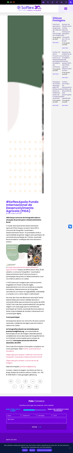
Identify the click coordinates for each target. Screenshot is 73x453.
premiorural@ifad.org (28, 367)
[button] (65, 8)
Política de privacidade (44, 450)
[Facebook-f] (57, 2)
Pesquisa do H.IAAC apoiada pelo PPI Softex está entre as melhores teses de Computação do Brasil (58, 90)
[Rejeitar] (70, 448)
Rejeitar (32, 450)
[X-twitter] (48, 2)
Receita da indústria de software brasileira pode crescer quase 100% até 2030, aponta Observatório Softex (67, 61)
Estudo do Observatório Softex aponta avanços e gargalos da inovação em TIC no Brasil (67, 32)
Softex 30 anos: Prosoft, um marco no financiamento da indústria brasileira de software (58, 59)
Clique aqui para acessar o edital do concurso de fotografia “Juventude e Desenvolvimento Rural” (24, 356)
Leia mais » (56, 42)
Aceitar (25, 450)
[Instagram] (66, 2)
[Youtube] (43, 2)
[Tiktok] (52, 2)
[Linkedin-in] (61, 2)
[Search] (70, 2)
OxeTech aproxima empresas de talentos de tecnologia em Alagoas (57, 29)
